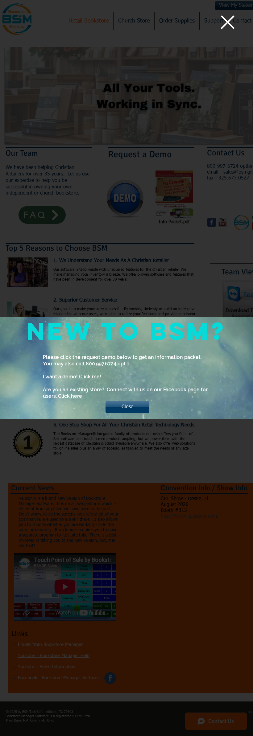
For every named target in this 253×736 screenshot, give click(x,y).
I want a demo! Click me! (72, 377)
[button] (227, 22)
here (76, 396)
